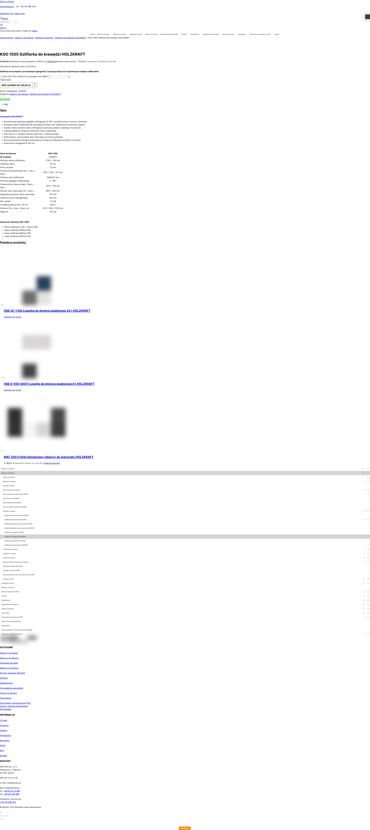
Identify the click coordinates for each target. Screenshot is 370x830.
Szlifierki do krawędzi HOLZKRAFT (70, 38)
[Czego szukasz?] (1, 25)
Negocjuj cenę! (5, 99)
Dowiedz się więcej (12, 317)
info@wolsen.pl (7, 6)
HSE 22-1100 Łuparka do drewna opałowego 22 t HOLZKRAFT (47, 310)
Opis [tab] (6, 104)
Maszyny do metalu (103, 34)
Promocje (4, 725)
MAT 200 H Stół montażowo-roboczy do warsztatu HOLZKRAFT (48, 457)
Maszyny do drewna (119, 34)
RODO (2, 745)
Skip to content (7, 1)
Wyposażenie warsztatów (211, 34)
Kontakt (277, 34)
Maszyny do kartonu (151, 34)
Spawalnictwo (194, 34)
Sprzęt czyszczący (228, 34)
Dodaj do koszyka (6, 80)
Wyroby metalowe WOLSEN (169, 34)
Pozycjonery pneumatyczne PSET (260, 34)
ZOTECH (184, 34)
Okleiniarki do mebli (135, 34)
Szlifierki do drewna (44, 38)
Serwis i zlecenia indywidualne (14, 706)
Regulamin (5, 740)
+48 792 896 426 (8, 802)
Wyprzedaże (5, 709)
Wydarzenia (5, 735)
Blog (2, 750)
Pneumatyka (242, 34)
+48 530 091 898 (11, 794)
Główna (93, 34)
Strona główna (6, 38)
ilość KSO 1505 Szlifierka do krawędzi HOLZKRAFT (26, 76)
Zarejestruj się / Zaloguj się (12, 13)
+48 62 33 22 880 (11, 791)
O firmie (3, 720)
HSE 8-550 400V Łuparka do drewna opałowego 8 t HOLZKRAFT (49, 384)
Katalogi (3, 730)
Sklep (34, 31)
